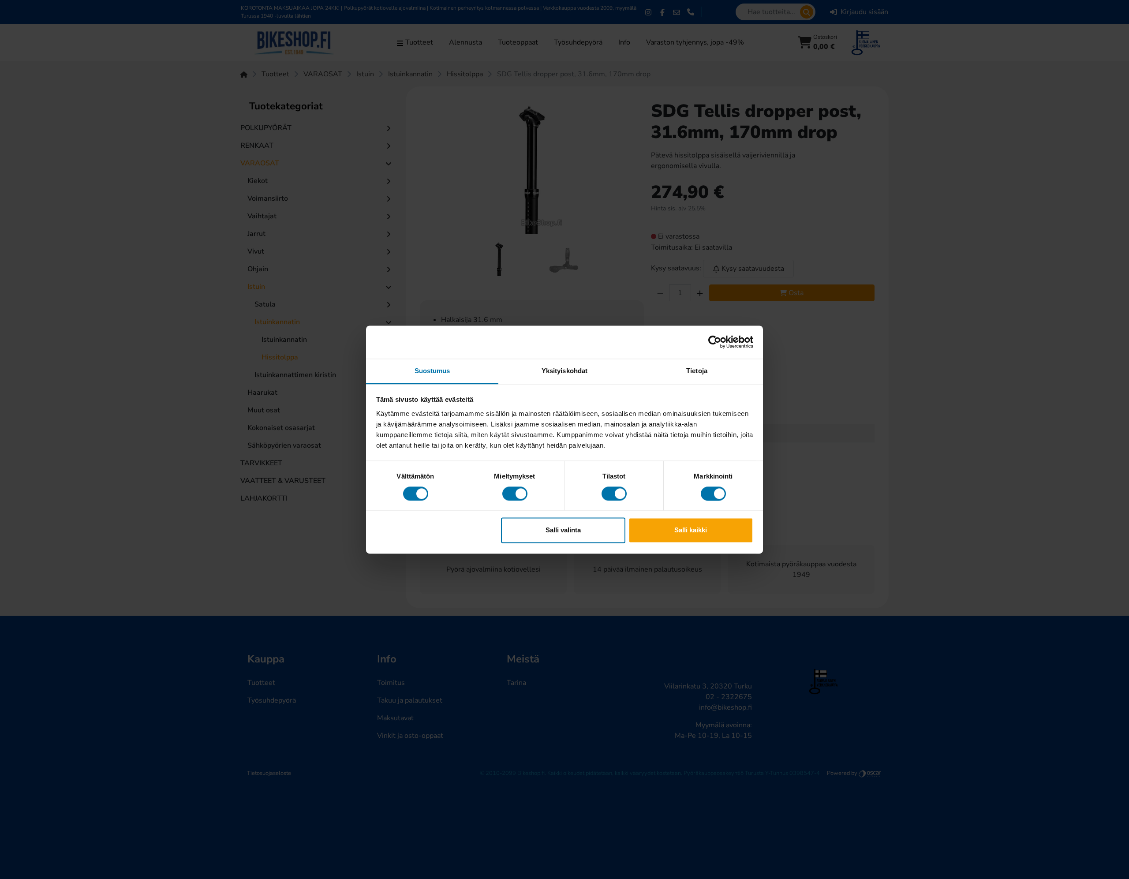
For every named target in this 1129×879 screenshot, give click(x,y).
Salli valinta (563, 530)
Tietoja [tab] (696, 370)
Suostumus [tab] (432, 370)
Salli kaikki (690, 530)
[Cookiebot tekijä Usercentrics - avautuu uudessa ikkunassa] (714, 341)
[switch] (514, 493)
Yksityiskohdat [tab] (564, 370)
